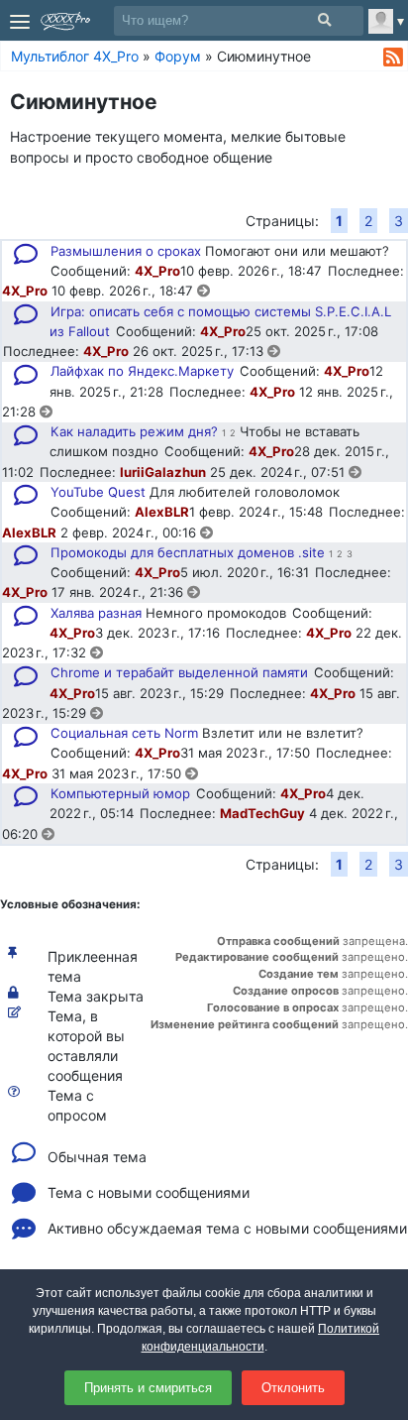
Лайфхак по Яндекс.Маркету (142, 371)
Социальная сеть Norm (124, 733)
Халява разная (96, 613)
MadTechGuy (262, 813)
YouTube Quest (98, 492)
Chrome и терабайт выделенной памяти (179, 672)
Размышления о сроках (126, 251)
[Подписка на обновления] (393, 57)
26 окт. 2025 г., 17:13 (200, 351)
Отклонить (293, 1387)
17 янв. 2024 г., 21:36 (119, 592)
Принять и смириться (148, 1387)
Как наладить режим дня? (134, 431)
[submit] (324, 20)
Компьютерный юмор (120, 793)
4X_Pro (157, 271)
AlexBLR (162, 512)
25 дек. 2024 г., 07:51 (279, 472)
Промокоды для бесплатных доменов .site (188, 552)
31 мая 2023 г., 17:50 (118, 773)
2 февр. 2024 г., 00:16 (130, 532)
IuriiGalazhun (163, 472)
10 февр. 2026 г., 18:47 (124, 290)
